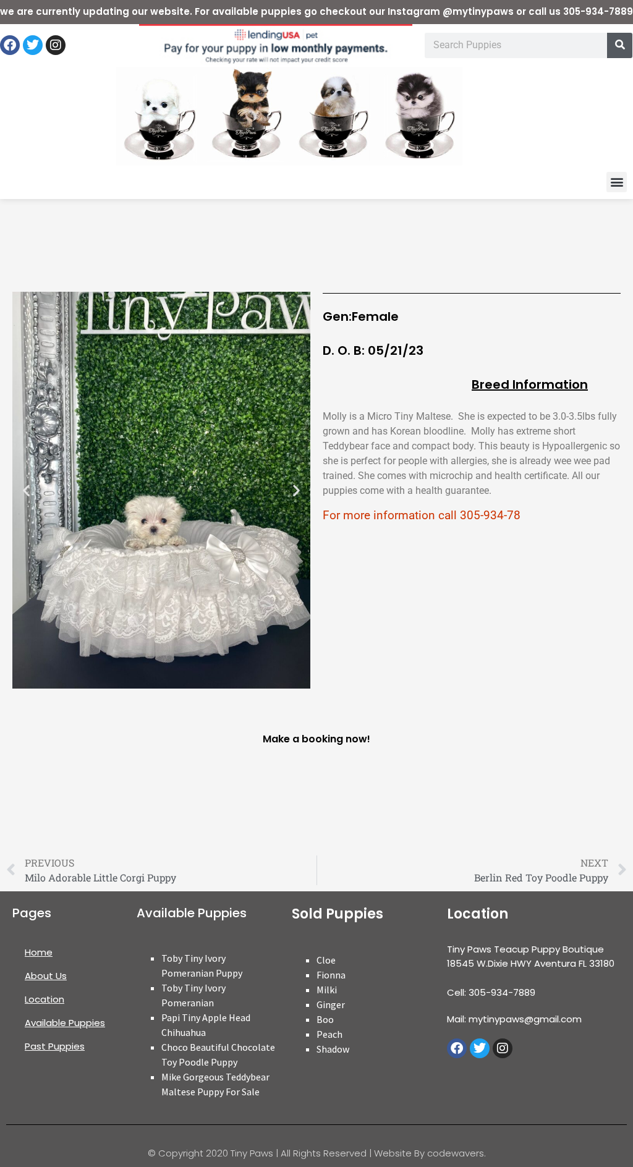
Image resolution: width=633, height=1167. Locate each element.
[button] (616, 182)
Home (39, 952)
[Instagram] (56, 45)
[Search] (619, 45)
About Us (46, 975)
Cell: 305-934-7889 (491, 992)
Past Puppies (55, 1046)
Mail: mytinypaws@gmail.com (514, 1018)
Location (44, 999)
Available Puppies (65, 1022)
